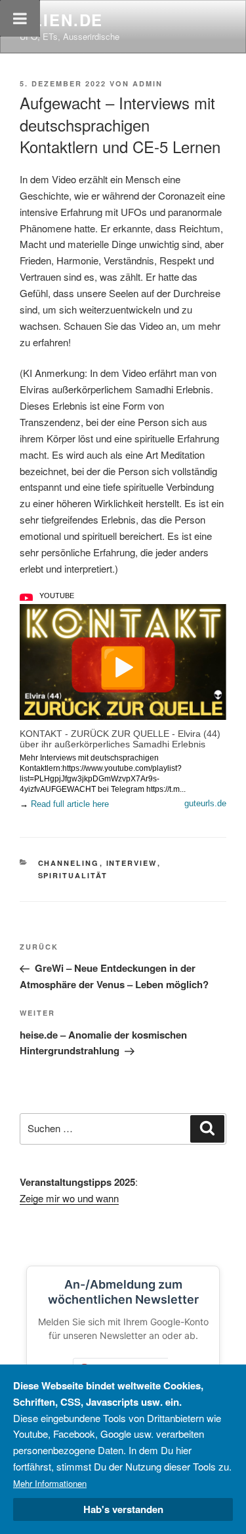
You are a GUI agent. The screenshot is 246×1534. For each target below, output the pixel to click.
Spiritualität (73, 875)
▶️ (123, 664)
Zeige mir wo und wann (69, 1198)
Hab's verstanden (123, 1509)
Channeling (69, 863)
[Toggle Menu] (20, 18)
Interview (131, 863)
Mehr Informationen (50, 1483)
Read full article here (70, 804)
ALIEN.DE (61, 20)
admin (148, 83)
